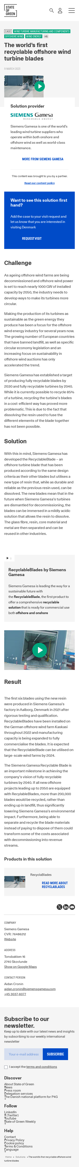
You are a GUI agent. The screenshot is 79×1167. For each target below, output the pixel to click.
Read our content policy (39, 183)
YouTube (10, 1118)
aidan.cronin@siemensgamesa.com (30, 989)
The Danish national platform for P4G (31, 1096)
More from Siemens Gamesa (42, 159)
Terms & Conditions (18, 1146)
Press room (12, 1090)
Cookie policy (14, 1143)
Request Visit (32, 238)
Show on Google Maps (20, 966)
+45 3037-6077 (15, 994)
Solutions (20, 1157)
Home (8, 1157)
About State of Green (19, 1084)
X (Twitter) (11, 1115)
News (8, 1087)
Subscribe (55, 1054)
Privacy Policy (14, 1140)
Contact (10, 1136)
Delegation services (18, 1093)
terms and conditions (41, 1066)
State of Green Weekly (20, 1121)
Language (11, 1149)
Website (10, 939)
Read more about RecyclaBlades (54, 885)
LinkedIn (10, 1112)
